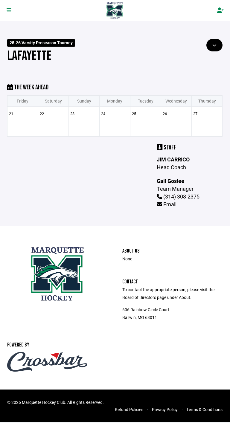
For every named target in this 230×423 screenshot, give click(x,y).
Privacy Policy (165, 409)
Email (169, 204)
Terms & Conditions (204, 409)
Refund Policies (129, 409)
